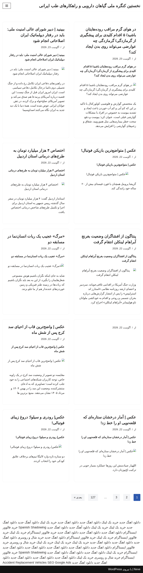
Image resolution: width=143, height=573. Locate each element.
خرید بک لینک (109, 522)
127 (93, 497)
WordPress (115, 569)
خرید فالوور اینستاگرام (42, 532)
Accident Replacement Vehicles (25, 562)
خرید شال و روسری (31, 537)
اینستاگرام (130, 552)
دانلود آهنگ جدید (28, 522)
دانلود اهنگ (76, 552)
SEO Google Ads (59, 562)
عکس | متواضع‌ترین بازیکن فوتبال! (108, 150)
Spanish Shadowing (32, 527)
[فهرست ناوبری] (7, 6)
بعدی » (78, 497)
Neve (137, 569)
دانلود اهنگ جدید (129, 522)
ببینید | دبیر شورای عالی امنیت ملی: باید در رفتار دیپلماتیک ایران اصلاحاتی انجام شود (36, 35)
